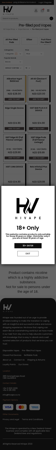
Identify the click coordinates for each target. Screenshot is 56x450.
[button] (28, 245)
